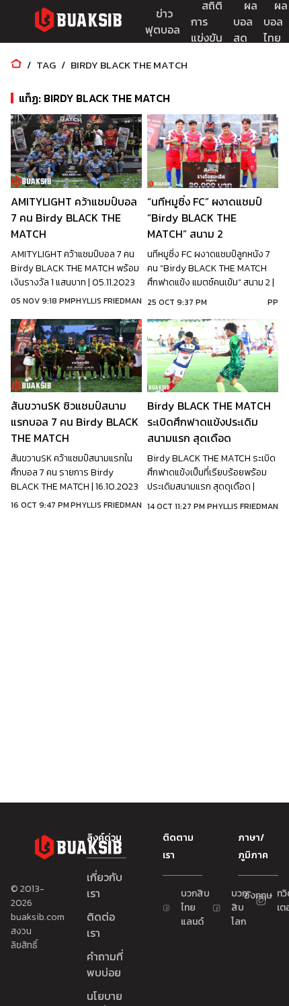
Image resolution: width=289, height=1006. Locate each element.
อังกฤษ (250, 895)
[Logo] (78, 22)
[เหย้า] (16, 65)
